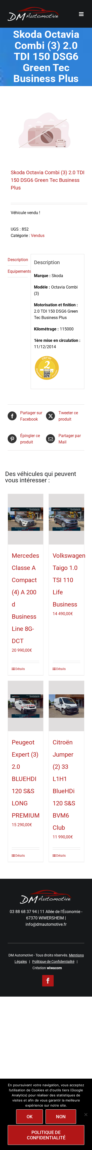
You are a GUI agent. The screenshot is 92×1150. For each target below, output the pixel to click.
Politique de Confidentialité (53, 962)
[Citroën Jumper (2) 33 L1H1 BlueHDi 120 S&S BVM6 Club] (66, 706)
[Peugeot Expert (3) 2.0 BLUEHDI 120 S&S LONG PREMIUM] (25, 706)
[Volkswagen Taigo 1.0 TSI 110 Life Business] (66, 519)
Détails (20, 669)
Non (61, 1116)
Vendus (37, 235)
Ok (29, 1116)
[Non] (85, 1114)
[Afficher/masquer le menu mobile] (81, 14)
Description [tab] (18, 259)
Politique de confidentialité (46, 1135)
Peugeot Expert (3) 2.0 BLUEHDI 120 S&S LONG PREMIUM (26, 779)
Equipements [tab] (18, 271)
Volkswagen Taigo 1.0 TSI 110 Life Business (69, 580)
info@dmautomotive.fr (46, 924)
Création (47, 968)
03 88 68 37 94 (23, 911)
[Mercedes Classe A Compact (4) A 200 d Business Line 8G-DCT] (25, 519)
